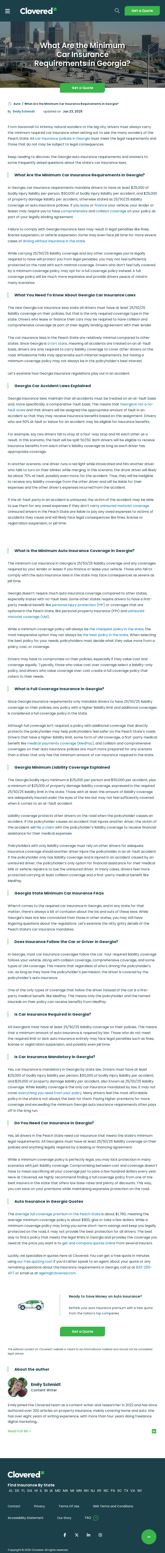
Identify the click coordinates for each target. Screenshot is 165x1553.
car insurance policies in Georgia (62, 138)
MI (72, 1490)
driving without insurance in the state (54, 241)
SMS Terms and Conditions (113, 1506)
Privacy (39, 1506)
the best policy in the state (105, 634)
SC (119, 1490)
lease (84, 205)
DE (17, 1490)
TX (126, 1490)
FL (23, 1490)
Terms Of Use (69, 1506)
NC (106, 1490)
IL (41, 1490)
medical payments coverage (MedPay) (60, 743)
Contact (14, 1506)
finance (101, 205)
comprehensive (74, 211)
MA (65, 1490)
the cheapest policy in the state (116, 629)
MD (58, 1490)
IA (51, 1490)
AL (11, 1490)
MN (79, 1490)
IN (45, 1490)
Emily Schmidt (24, 111)
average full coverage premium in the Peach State (58, 1214)
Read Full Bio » (19, 1431)
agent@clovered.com (57, 1273)
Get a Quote (142, 10)
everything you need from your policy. (50, 1092)
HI (36, 1490)
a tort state (57, 343)
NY (99, 1490)
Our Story (64, 1518)
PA (113, 1490)
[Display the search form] (117, 11)
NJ (93, 1490)
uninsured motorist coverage (124, 505)
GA (29, 1490)
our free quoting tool (34, 1261)
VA (132, 1490)
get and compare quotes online (88, 1243)
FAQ (88, 1517)
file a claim (45, 827)
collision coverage (111, 211)
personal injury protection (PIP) (78, 604)
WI (139, 1490)
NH (86, 1490)
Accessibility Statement (25, 1518)
